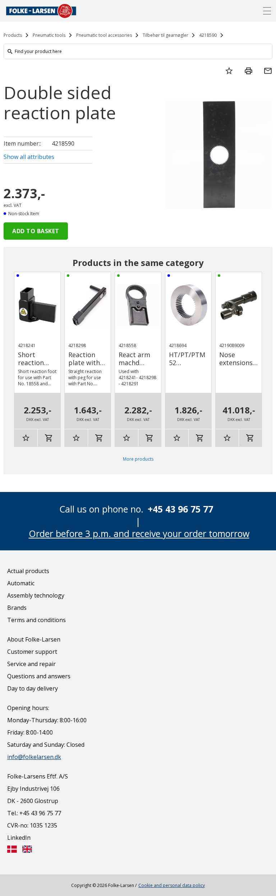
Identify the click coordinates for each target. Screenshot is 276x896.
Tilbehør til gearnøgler (165, 35)
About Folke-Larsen (33, 639)
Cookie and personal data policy (171, 885)
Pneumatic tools (49, 35)
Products (13, 35)
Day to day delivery (32, 688)
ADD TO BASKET (35, 231)
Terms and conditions (36, 620)
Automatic (20, 583)
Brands (17, 608)
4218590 (208, 35)
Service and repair (31, 664)
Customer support (32, 652)
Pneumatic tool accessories (104, 35)
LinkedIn (19, 838)
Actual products (28, 571)
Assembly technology (35, 595)
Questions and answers (38, 676)
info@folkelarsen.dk (34, 757)
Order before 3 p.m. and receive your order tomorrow (139, 533)
